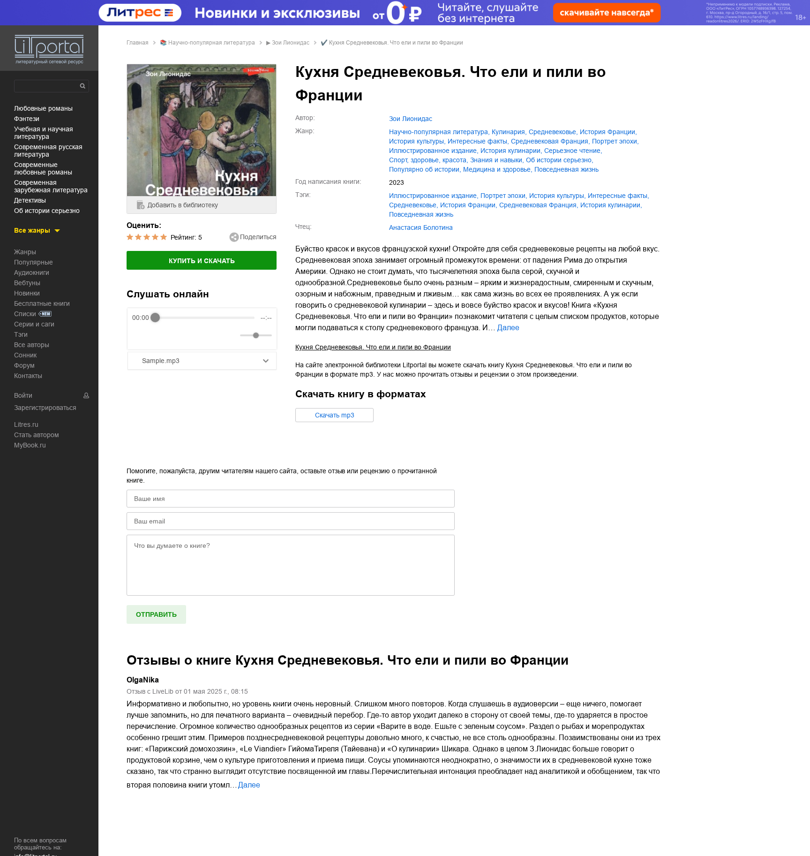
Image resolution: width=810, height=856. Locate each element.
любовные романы (43, 108)
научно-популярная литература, (439, 132)
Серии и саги (34, 324)
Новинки (27, 293)
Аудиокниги (31, 272)
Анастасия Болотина (421, 227)
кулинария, (509, 132)
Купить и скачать (202, 261)
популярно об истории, (425, 169)
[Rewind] (142, 335)
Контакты (28, 375)
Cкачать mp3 (334, 415)
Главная (138, 42)
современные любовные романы (43, 168)
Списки (25, 314)
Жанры (25, 252)
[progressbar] (205, 317)
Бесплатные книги (42, 303)
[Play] (162, 335)
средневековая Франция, (550, 141)
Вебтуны (27, 283)
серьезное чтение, (573, 150)
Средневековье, (553, 132)
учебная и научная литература (43, 132)
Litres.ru (26, 424)
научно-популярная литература (211, 42)
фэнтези (26, 118)
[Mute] (231, 335)
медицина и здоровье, (497, 169)
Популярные (33, 262)
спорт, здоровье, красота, (428, 160)
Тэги (21, 334)
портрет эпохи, (615, 141)
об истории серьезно (47, 210)
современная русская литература (48, 150)
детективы (30, 200)
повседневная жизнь (566, 169)
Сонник (25, 355)
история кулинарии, (511, 150)
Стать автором (36, 435)
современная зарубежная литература (51, 186)
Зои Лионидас (290, 42)
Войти (23, 395)
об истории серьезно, (559, 160)
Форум (24, 365)
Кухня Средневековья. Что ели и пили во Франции (373, 347)
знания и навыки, (497, 160)
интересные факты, (478, 141)
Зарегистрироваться (45, 407)
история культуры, (417, 141)
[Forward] (182, 335)
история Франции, (608, 132)
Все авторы (31, 344)
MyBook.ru (30, 445)
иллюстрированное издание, (434, 150)
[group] (202, 328)
